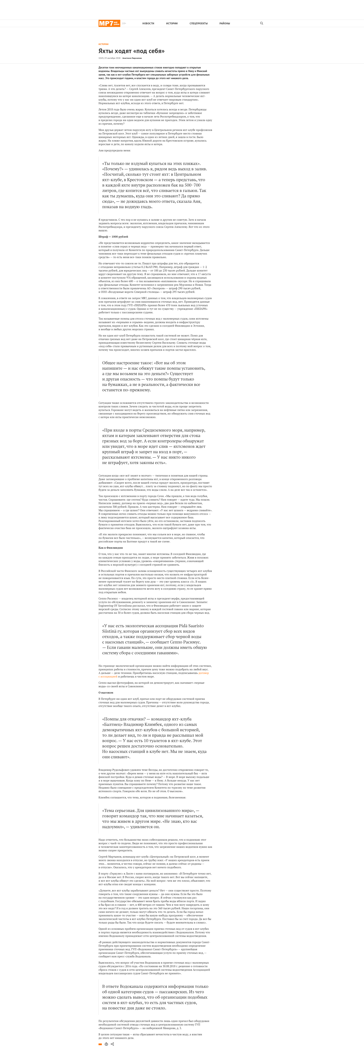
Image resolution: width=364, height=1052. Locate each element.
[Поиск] (262, 23)
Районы (225, 23)
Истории (172, 23)
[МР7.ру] (109, 23)
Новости (148, 23)
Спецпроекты (199, 23)
